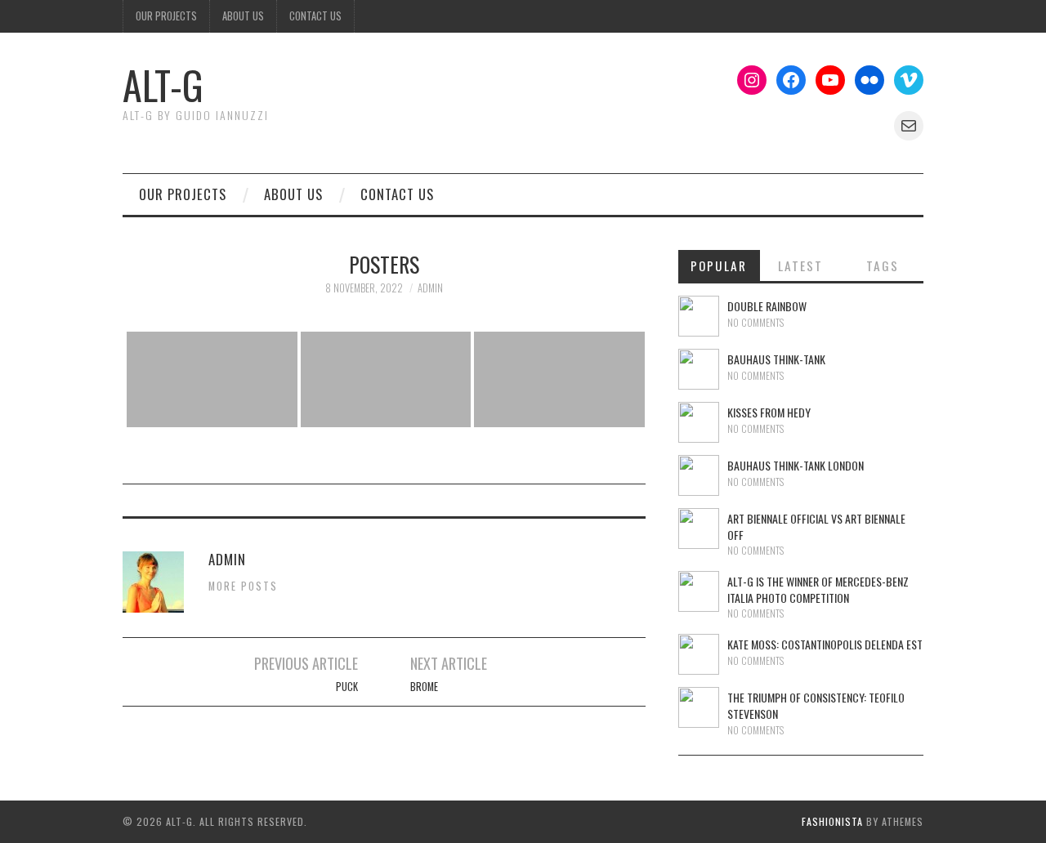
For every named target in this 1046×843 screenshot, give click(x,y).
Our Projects (166, 16)
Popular (719, 265)
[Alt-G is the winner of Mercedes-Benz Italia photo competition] (698, 591)
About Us (243, 16)
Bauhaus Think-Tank (776, 359)
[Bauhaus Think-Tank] (698, 369)
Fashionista (832, 821)
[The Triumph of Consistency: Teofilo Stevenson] (698, 707)
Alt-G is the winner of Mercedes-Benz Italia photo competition (818, 589)
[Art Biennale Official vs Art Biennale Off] (698, 528)
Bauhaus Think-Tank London (795, 465)
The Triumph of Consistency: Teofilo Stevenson (816, 705)
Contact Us (315, 16)
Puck (347, 686)
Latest (800, 265)
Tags (882, 265)
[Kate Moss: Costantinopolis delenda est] (698, 654)
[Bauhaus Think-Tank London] (698, 475)
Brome (424, 686)
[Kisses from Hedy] (698, 422)
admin (430, 288)
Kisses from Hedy (769, 412)
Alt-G (163, 85)
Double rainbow (767, 305)
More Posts (243, 586)
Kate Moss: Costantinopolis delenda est (825, 644)
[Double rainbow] (698, 316)
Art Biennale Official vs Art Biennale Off (816, 526)
